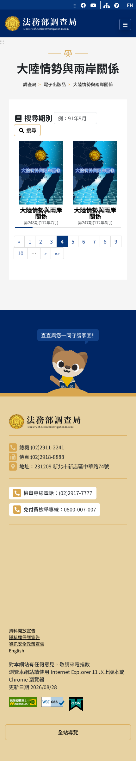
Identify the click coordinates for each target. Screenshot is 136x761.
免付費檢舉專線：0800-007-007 (59, 509)
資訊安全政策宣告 (26, 644)
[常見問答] (116, 5)
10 (20, 253)
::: (74, 5)
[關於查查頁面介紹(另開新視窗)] (68, 361)
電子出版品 (55, 84)
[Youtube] (93, 5)
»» (57, 253)
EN (130, 5)
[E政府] (78, 704)
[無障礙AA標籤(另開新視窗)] (25, 704)
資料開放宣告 (22, 630)
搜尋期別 (38, 118)
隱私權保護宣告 (24, 637)
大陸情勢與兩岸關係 (93, 84)
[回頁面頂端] (120, 744)
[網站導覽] (106, 5)
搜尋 (31, 130)
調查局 (29, 84)
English (16, 650)
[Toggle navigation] (125, 24)
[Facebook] (84, 5)
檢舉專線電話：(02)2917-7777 (57, 493)
